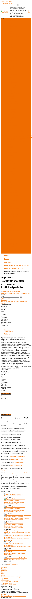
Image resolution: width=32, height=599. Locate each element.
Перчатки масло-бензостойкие (12, 153)
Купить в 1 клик (6, 298)
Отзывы (6, 333)
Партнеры (4, 573)
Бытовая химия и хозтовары (9, 581)
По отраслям (11, 36)
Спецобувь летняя (12, 81)
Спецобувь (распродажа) (11, 247)
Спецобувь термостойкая (11, 89)
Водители (10, 227)
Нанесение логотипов (22, 137)
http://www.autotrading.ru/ (17, 456)
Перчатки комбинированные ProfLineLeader (17, 546)
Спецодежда (10, 25)
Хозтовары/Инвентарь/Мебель (12, 33)
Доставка (22, 139)
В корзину (4, 300)
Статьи (3, 572)
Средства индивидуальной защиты (11, 577)
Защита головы (11, 106)
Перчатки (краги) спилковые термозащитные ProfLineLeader (13, 526)
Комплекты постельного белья (12, 189)
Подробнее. (4, 594)
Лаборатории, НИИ (13, 208)
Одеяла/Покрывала (13, 193)
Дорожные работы (12, 229)
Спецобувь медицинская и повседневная (11, 85)
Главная (6, 255)
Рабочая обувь (5, 580)
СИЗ (15, 26)
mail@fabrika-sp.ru (6, 1)
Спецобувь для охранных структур (13, 92)
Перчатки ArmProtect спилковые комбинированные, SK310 (14, 502)
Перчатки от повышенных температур (12, 163)
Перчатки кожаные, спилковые (13, 268)
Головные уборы (12, 74)
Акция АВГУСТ (12, 238)
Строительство (11, 233)
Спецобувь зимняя (12, 82)
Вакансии (4, 570)
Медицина (10, 209)
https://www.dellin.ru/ (17, 459)
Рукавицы (10, 184)
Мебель (9, 205)
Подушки (10, 195)
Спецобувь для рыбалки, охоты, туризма (12, 100)
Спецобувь (10, 26)
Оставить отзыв (5, 393)
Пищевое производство (11, 212)
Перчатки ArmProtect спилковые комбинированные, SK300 (14, 510)
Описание (7, 330)
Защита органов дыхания (12, 113)
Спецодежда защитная (10, 52)
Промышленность (12, 230)
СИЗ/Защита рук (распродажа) (12, 243)
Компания (4, 567)
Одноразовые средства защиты (12, 134)
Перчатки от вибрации (10, 181)
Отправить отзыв (6, 414)
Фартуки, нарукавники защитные (11, 122)
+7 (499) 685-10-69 (6, 3)
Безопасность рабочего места (11, 138)
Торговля (14, 216)
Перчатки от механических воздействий (11, 149)
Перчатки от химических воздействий (11, 157)
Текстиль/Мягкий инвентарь (12, 30)
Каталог (6, 259)
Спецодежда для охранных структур (13, 56)
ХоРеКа (9, 214)
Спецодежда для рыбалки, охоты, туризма (12, 60)
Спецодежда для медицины (12, 64)
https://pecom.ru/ (5, 470)
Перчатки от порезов (10, 161)
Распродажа (10, 41)
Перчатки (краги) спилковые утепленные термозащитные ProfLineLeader (16, 518)
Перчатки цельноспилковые (12, 496)
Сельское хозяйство (13, 232)
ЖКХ (15, 224)
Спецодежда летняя (13, 50)
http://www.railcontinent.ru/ (18, 473)
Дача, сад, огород (12, 217)
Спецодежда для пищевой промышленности (12, 71)
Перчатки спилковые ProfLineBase (14, 559)
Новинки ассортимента (11, 22)
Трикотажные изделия (11, 76)
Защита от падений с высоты (12, 118)
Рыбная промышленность (12, 221)
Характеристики (9, 331)
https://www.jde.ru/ (18, 462)
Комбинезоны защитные (11, 111)
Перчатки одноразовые (11, 172)
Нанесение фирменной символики (11, 301)
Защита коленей (12, 136)
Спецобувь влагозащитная (11, 95)
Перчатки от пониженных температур (11, 168)
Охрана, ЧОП (11, 225)
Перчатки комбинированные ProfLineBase (17, 532)
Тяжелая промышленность (12, 236)
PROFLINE (10, 39)
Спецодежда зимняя (10, 48)
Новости (3, 569)
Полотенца (10, 192)
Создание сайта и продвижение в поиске (13, 596)
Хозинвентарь (11, 201)
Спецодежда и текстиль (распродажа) (11, 251)
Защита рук (10, 28)
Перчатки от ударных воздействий (11, 144)
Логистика (10, 224)
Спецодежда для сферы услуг (12, 67)
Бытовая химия (11, 203)
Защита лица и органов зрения (11, 108)
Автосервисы (11, 219)
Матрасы (9, 197)
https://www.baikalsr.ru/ (17, 465)
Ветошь (15, 195)
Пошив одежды (21, 134)
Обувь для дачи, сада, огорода (12, 102)
